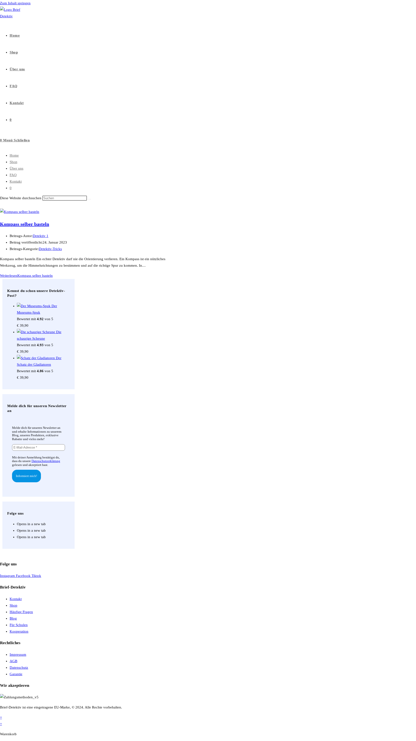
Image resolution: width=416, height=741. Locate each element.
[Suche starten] (89, 199)
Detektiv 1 (40, 236)
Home (14, 155)
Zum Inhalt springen (15, 3)
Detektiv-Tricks (50, 249)
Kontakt (16, 181)
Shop (13, 162)
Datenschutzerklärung (46, 461)
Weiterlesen (26, 276)
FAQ (13, 175)
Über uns (16, 168)
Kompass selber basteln (24, 224)
